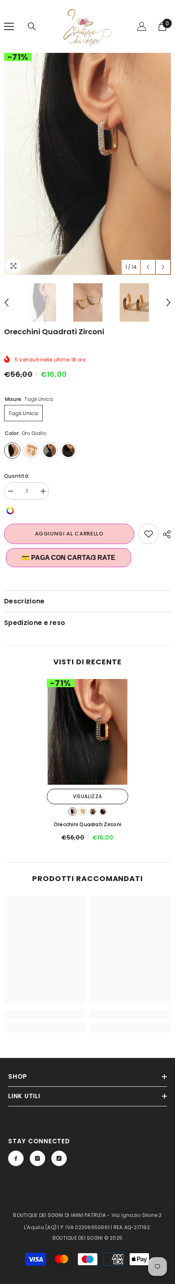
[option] (87, 164)
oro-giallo (72, 811)
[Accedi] (141, 26)
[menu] (9, 26)
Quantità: (16, 475)
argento (93, 811)
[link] (44, 1014)
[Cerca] (32, 26)
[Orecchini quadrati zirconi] (87, 732)
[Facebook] (16, 1158)
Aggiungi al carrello (69, 534)
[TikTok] (59, 1158)
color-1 (83, 811)
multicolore (103, 811)
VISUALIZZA (87, 796)
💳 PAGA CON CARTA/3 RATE (67, 557)
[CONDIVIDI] (165, 534)
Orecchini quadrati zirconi (87, 824)
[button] (148, 267)
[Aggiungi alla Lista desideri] (148, 534)
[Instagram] (37, 1158)
